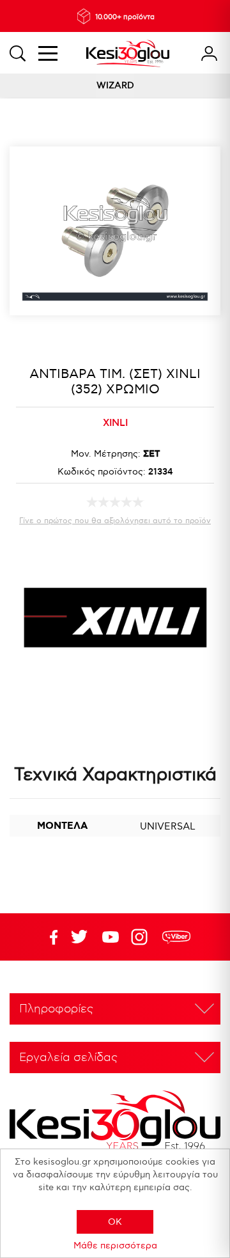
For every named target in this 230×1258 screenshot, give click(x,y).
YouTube (79, 937)
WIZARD (115, 85)
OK (115, 1221)
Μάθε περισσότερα (115, 1245)
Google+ (142, 937)
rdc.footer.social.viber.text (176, 937)
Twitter (110, 937)
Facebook (48, 937)
